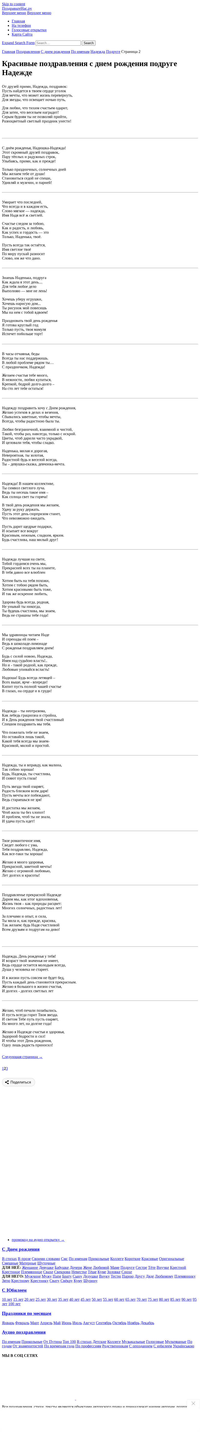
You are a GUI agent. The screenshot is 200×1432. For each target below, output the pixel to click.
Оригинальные (171, 1259)
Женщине (30, 1267)
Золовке (113, 1272)
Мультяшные (175, 1342)
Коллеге (117, 1259)
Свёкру (66, 1281)
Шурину (90, 1281)
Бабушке (62, 1267)
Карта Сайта (22, 34)
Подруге (113, 52)
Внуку (104, 1276)
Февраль (22, 1323)
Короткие (132, 1259)
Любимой (101, 1267)
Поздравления (28, 52)
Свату (55, 1281)
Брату (67, 1276)
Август (89, 1323)
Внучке (163, 1267)
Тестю (116, 1276)
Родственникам (115, 1346)
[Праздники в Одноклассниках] (112, 1398)
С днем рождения (55, 52)
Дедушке (90, 1276)
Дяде (150, 1276)
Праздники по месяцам (26, 1313)
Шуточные (46, 1263)
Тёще (92, 1272)
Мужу (47, 1276)
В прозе (24, 1259)
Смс (64, 1259)
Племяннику (185, 1276)
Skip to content (13, 4)
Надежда (97, 52)
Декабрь (147, 1323)
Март (34, 1323)
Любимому (164, 1276)
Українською (183, 1346)
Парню (128, 1276)
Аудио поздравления (24, 1332)
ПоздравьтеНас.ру (17, 8)
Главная (18, 21)
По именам (80, 52)
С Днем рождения (21, 1249)
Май (57, 1323)
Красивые (149, 1259)
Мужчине (33, 1276)
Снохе (126, 1272)
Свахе (48, 1272)
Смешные (10, 1263)
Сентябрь (103, 1323)
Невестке (79, 1272)
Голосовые (155, 1342)
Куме (102, 1272)
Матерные (27, 1263)
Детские (99, 1342)
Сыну (77, 1276)
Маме (115, 1267)
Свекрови (62, 1272)
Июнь (66, 1323)
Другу (140, 1276)
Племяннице (31, 1272)
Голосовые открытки (29, 30)
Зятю (6, 1281)
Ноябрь (133, 1323)
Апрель (46, 1323)
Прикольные (98, 1259)
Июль (77, 1323)
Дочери (76, 1267)
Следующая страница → (22, 1057)
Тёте (152, 1267)
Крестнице (11, 1272)
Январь (8, 1323)
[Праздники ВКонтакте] (39, 1398)
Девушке (46, 1267)
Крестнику (39, 1281)
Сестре (141, 1267)
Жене (87, 1267)
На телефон (21, 25)
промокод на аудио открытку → (38, 1240)
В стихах (9, 1259)
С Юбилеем (14, 1290)
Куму (78, 1281)
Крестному (20, 1281)
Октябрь (119, 1323)
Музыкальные (133, 1342)
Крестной (178, 1267)
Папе (57, 1276)
